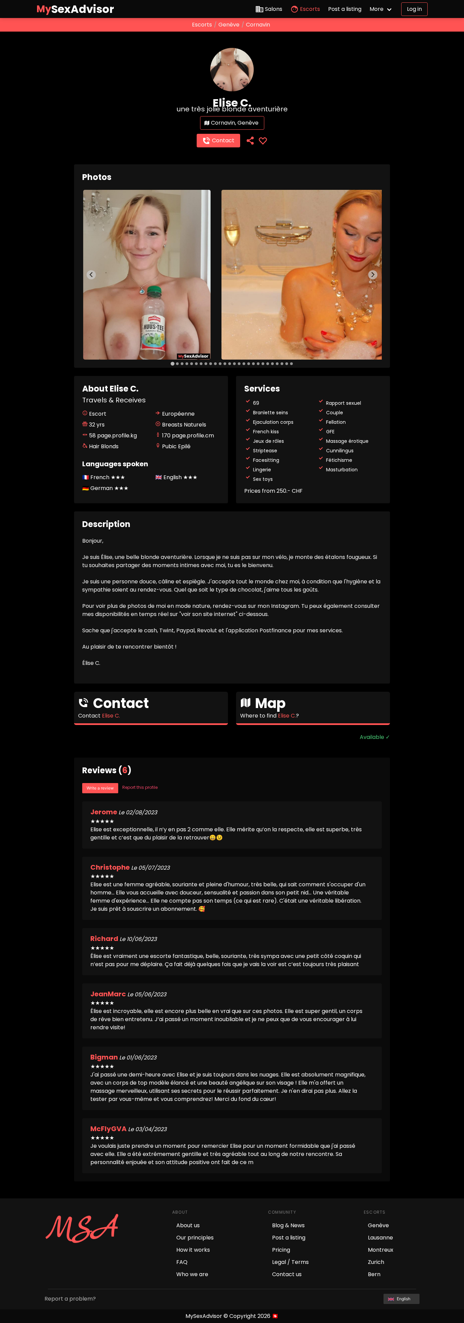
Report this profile (140, 787)
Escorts (310, 9)
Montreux (380, 1250)
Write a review (100, 788)
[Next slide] (372, 274)
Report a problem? (70, 1299)
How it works (193, 1250)
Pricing (281, 1250)
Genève (228, 25)
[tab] (172, 363)
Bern (374, 1274)
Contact (223, 140)
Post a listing (344, 9)
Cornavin (258, 25)
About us (188, 1225)
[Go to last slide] (91, 274)
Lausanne (380, 1238)
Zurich (376, 1262)
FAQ (182, 1262)
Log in (414, 9)
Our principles (195, 1238)
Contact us (287, 1274)
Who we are (192, 1274)
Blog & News (288, 1225)
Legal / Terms (290, 1262)
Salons (273, 9)
